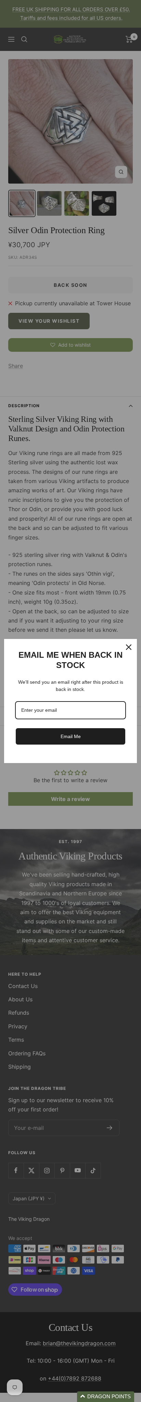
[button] (105, 1396)
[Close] (128, 647)
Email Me (71, 736)
